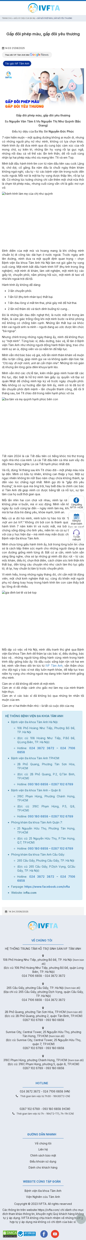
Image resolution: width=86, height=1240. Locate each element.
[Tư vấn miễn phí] (76, 532)
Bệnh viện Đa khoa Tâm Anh (43, 1190)
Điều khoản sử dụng (43, 1161)
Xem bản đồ (72, 987)
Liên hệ (43, 1149)
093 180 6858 (38, 784)
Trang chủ (7, 18)
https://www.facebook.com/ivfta (47, 886)
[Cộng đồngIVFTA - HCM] (76, 500)
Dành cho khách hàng (43, 1167)
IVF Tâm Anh (54, 665)
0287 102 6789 (62, 784)
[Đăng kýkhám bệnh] (76, 516)
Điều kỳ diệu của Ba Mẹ (24, 18)
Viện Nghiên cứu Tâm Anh (43, 1196)
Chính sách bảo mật (43, 1155)
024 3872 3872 (41, 748)
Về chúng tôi (43, 1143)
